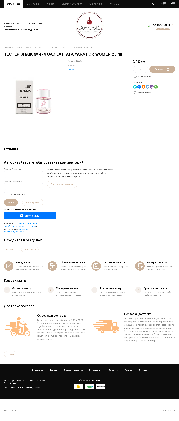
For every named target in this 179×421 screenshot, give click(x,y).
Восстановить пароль (62, 184)
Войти (11, 202)
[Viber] (152, 87)
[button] (153, 4)
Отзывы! (143, 370)
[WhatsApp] (156, 87)
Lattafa (71, 70)
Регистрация (95, 4)
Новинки (50, 4)
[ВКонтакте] (139, 87)
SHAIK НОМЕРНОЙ (21, 48)
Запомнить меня (17, 194)
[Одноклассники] (143, 87)
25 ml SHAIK (37, 48)
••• (127, 4)
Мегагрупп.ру (169, 410)
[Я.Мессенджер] (135, 87)
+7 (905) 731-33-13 (160, 25)
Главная (7, 48)
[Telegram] (147, 87)
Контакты (114, 4)
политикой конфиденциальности (16, 230)
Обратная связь (163, 29)
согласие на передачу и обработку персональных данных (20, 224)
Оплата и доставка (72, 4)
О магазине (33, 4)
